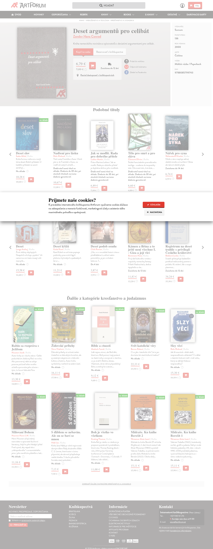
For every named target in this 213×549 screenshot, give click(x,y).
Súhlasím (155, 204)
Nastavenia (156, 212)
